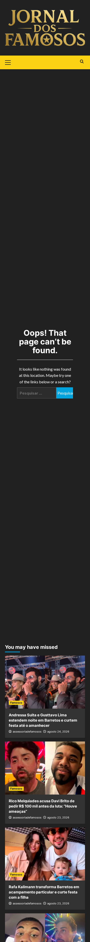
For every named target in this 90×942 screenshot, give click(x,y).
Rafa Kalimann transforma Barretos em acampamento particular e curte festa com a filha (44, 892)
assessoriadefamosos (27, 731)
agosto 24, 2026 (58, 731)
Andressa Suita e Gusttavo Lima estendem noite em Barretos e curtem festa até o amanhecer (43, 720)
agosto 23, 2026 (58, 817)
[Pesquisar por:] (36, 393)
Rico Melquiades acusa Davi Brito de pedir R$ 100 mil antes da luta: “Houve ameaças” (43, 806)
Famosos (16, 702)
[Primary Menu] (10, 62)
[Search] (82, 61)
